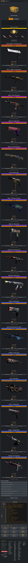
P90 (13, 401)
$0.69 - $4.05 (14, 294)
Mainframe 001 (16, 350)
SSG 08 (12, 350)
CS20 (18, 517)
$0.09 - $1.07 (14, 396)
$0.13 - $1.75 (14, 346)
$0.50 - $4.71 (14, 216)
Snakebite (9, 515)
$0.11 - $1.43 (14, 319)
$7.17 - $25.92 (14, 114)
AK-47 (12, 92)
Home (1, 4)
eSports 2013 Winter (15, 504)
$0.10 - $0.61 (14, 447)
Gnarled (17, 324)
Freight (16, 401)
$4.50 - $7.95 (14, 164)
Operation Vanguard (10, 506)
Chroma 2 (22, 522)
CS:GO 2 (13, 503)
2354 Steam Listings (20, 142)
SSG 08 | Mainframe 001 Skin (14, 327)
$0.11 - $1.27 (14, 371)
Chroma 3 (13, 521)
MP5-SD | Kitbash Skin (14, 275)
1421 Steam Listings (20, 91)
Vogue (17, 144)
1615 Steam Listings (20, 168)
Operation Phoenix (21, 505)
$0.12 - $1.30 (14, 320)
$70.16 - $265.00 (14, 62)
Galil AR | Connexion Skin (14, 249)
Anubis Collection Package (15, 512)
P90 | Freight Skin (14, 378)
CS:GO (16, 503)
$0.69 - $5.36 (14, 243)
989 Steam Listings (20, 65)
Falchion (15, 506)
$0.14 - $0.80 (14, 423)
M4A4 (12, 118)
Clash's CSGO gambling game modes (7, 525)
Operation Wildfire (19, 506)
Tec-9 (13, 195)
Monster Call (16, 221)
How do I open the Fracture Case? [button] (5, 495)
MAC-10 (13, 247)
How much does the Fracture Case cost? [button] (6, 482)
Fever (8, 510)
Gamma (16, 521)
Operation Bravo (9, 505)
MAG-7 (12, 221)
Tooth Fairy (16, 118)
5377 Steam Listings (20, 348)
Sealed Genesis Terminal (13, 510)
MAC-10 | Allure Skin (14, 224)
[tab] (14, 482)
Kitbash (17, 298)
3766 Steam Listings (20, 451)
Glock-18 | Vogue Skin (14, 121)
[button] (10, 17)
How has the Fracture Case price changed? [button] (7, 493)
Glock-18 (13, 144)
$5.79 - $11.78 (14, 165)
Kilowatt (9, 511)
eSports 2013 (9, 504)
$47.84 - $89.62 (14, 88)
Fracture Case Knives (14, 27)
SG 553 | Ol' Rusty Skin (14, 455)
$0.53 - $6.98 (14, 190)
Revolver (9, 521)
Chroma (18, 522)
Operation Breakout (15, 505)
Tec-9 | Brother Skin (14, 172)
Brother (16, 195)
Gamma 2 (20, 521)
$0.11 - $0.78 (14, 449)
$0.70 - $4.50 (14, 268)
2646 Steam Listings (20, 245)
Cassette (17, 427)
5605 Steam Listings (20, 374)
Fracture (12, 516)
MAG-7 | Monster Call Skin (14, 198)
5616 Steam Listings (20, 400)
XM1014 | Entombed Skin (14, 146)
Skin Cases (4, 4)
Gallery (12, 511)
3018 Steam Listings (20, 271)
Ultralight (17, 453)
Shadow (25, 522)
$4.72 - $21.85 (14, 113)
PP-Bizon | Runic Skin (14, 352)
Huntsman (14, 522)
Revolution (9, 512)
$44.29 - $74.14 (14, 87)
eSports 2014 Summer (21, 504)
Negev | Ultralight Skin (14, 430)
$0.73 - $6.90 (14, 217)
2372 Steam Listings (20, 194)
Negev (13, 453)
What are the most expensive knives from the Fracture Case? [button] (9, 491)
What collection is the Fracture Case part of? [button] (7, 484)
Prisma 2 (9, 516)
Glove (23, 521)
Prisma (9, 517)
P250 (13, 427)
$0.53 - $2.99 (14, 293)
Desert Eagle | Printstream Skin (14, 43)
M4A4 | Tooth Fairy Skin (14, 95)
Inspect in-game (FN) (8, 65)
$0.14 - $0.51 (14, 422)
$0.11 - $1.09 (14, 397)
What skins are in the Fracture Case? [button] (6, 486)
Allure (17, 247)
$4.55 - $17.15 (14, 138)
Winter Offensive (10, 522)
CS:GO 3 (9, 503)
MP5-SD (13, 298)
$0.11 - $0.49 (14, 473)
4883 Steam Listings (20, 477)
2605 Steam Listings (20, 297)
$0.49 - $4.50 (14, 241)
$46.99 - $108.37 (14, 61)
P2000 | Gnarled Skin (14, 301)
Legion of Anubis (16, 92)
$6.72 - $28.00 (14, 140)
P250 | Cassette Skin (14, 404)
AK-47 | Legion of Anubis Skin (14, 69)
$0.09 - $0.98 (14, 344)
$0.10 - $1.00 (14, 370)
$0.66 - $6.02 (14, 191)
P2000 (13, 324)
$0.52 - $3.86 (14, 267)
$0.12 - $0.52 (14, 474)
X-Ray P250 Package (13, 517)
